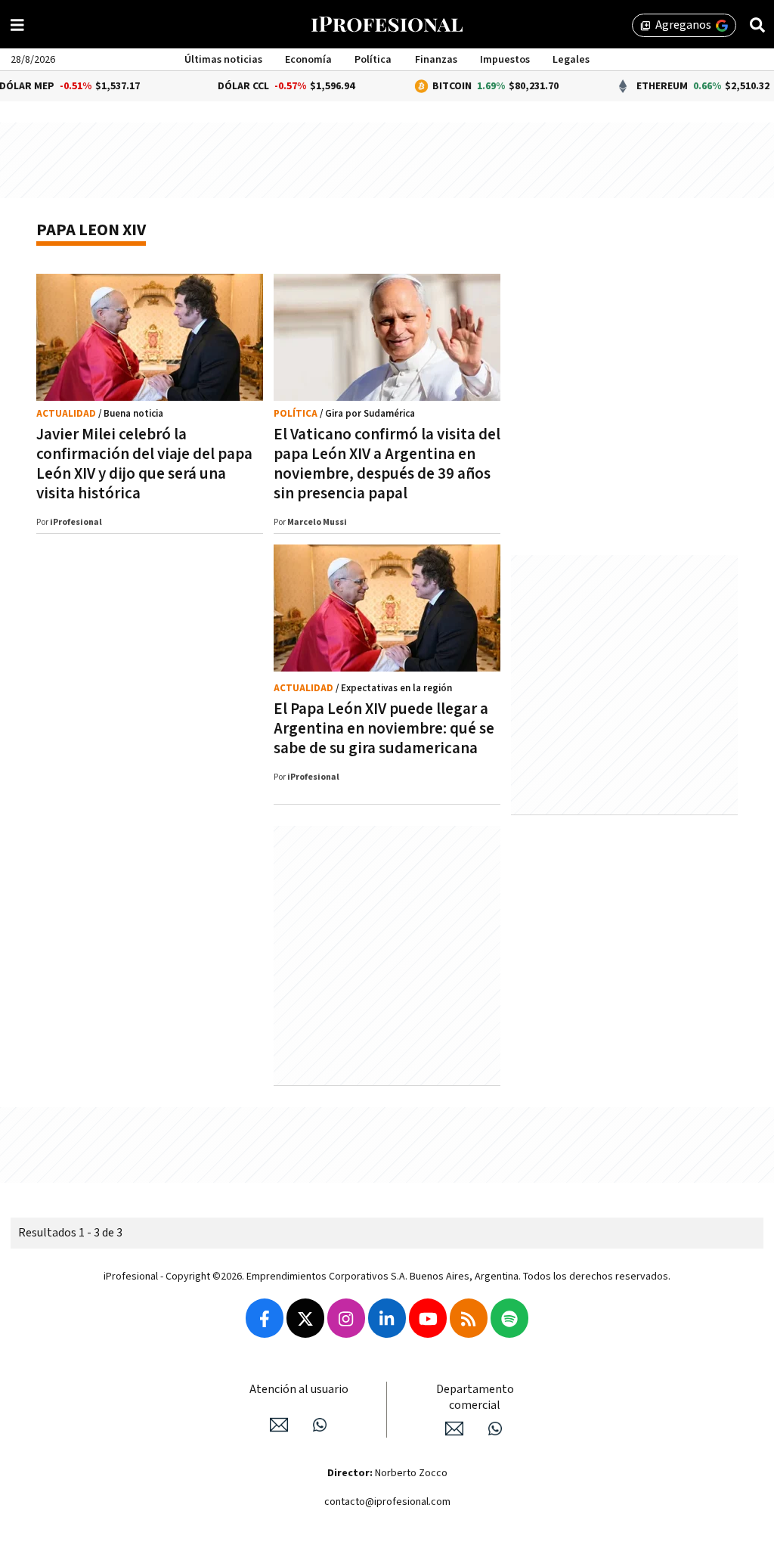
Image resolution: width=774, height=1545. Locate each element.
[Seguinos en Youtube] (428, 1318)
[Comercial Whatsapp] (495, 1428)
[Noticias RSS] (469, 1318)
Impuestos (505, 60)
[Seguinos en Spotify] (509, 1318)
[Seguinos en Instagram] (346, 1318)
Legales (571, 60)
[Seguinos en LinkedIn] (387, 1318)
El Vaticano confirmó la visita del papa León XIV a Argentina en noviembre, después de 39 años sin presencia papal (387, 464)
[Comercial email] (454, 1428)
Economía (308, 60)
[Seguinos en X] (305, 1318)
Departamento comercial (475, 1397)
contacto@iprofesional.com (387, 1502)
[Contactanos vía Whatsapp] (320, 1425)
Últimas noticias (223, 60)
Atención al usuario (298, 1390)
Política (373, 60)
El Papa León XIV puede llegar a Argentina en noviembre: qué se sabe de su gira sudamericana (384, 729)
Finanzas (436, 60)
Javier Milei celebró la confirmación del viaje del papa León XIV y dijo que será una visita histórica (144, 464)
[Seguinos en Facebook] (264, 1318)
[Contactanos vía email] (279, 1425)
